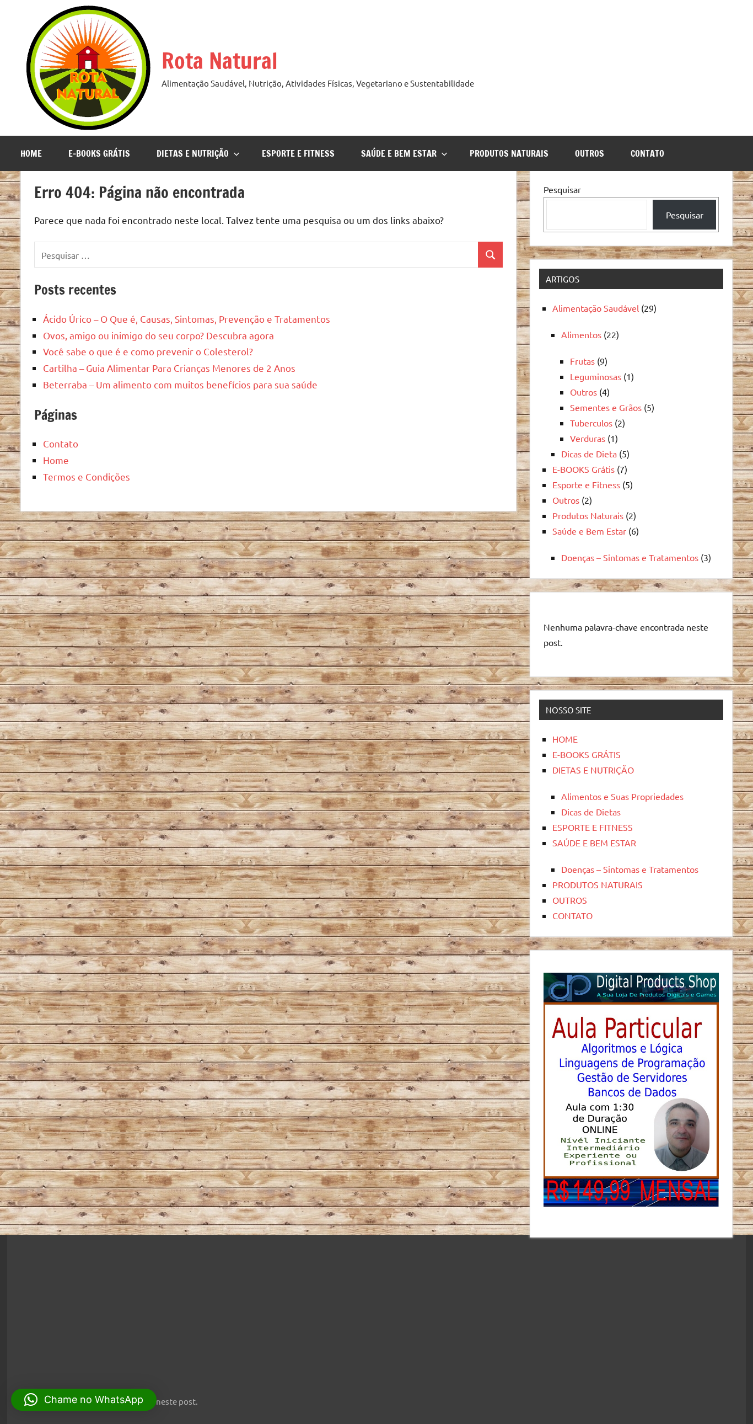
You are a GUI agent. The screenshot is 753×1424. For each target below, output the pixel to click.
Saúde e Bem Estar (589, 530)
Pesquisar (562, 189)
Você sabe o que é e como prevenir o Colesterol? (148, 351)
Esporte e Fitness (586, 484)
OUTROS (589, 153)
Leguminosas (595, 376)
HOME (31, 153)
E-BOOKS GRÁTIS (99, 153)
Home (56, 460)
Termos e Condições (86, 476)
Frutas (582, 360)
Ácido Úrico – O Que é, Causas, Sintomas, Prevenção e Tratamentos (186, 318)
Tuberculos (591, 422)
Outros (583, 391)
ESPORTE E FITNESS (298, 153)
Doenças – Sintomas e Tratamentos (629, 557)
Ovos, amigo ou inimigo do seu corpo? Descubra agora (158, 335)
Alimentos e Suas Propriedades (622, 796)
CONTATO (647, 153)
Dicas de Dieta (589, 453)
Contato (60, 443)
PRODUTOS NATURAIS (509, 153)
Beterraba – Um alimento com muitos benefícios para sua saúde (180, 384)
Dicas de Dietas (591, 811)
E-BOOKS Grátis (583, 468)
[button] (84, 1400)
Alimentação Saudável (595, 307)
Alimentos (581, 334)
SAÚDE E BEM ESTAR (399, 153)
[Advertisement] (87, 1308)
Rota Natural (220, 60)
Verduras (587, 438)
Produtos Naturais (587, 515)
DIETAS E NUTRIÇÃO (193, 153)
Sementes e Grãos (606, 407)
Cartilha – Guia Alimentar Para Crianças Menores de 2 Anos (169, 368)
